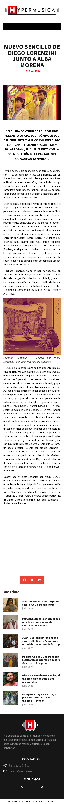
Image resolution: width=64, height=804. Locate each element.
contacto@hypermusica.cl (21, 771)
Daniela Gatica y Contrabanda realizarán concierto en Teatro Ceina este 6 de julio (41, 660)
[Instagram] (22, 787)
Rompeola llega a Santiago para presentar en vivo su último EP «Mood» (39, 697)
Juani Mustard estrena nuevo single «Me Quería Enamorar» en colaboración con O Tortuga (41, 641)
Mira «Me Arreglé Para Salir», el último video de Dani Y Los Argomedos (41, 678)
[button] (32, 26)
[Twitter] (42, 787)
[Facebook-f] (32, 787)
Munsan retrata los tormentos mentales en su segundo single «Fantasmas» (41, 622)
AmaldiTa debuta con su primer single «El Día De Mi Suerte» (41, 603)
